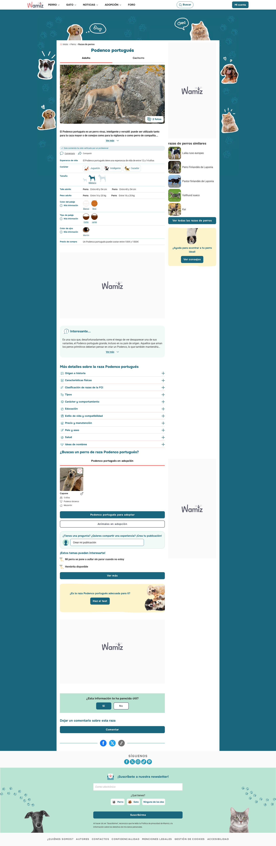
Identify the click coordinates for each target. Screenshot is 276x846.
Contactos (100, 839)
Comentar (112, 729)
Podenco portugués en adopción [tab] (112, 460)
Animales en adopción (112, 524)
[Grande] (102, 179)
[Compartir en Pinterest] (149, 761)
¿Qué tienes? (138, 795)
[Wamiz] (35, 5)
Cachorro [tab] (139, 58)
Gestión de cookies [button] (190, 839)
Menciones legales (157, 839)
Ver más (112, 575)
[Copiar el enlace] (121, 743)
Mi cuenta (240, 4)
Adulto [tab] (86, 58)
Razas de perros (86, 44)
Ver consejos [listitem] (192, 259)
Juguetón (95, 168)
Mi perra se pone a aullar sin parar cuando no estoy (94, 559)
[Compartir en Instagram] (138, 761)
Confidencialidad (125, 839)
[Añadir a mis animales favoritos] (79, 471)
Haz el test (100, 601)
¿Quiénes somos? (60, 839)
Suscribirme (138, 815)
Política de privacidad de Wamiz (155, 823)
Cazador (135, 168)
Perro (73, 44)
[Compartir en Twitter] (112, 743)
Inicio (65, 44)
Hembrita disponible (76, 566)
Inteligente (115, 168)
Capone (64, 493)
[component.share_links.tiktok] (143, 761)
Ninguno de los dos (153, 801)
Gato (136, 801)
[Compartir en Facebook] (103, 743)
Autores (82, 839)
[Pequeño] (85, 181)
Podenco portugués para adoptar (112, 514)
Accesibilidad (218, 839)
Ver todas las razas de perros (192, 220)
